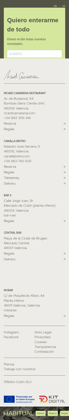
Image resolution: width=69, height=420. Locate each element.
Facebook (11, 337)
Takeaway (11, 177)
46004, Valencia (16, 210)
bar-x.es (10, 215)
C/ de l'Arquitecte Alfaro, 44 (24, 295)
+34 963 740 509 (17, 161)
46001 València (15, 248)
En (55, 6)
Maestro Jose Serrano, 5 (22, 146)
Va (63, 6)
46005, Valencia (16, 151)
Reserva (53, 413)
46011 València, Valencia (22, 305)
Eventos (40, 413)
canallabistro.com (17, 156)
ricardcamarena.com (19, 113)
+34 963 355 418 (17, 118)
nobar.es (10, 310)
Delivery (10, 183)
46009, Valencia (16, 108)
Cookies (40, 342)
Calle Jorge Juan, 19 (18, 200)
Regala (9, 129)
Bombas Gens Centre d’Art (24, 103)
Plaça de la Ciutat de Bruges (25, 238)
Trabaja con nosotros (20, 369)
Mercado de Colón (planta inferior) (30, 205)
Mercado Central (16, 243)
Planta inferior (14, 300)
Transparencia (45, 346)
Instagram (11, 332)
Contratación (44, 351)
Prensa (9, 364)
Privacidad (42, 337)
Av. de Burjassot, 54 (19, 98)
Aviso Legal (42, 332)
